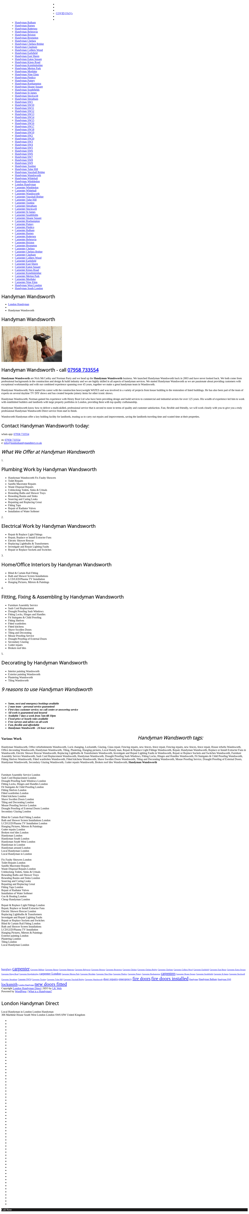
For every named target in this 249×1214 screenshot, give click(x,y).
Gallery (59, 7)
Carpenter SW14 (24, 979)
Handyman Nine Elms (27, 74)
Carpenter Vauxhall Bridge (29, 196)
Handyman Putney (25, 80)
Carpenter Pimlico (24, 227)
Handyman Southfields (27, 89)
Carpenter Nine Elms (26, 282)
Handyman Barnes (25, 25)
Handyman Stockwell (26, 95)
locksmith (9, 984)
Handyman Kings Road (27, 62)
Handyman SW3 (24, 141)
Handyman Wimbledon (27, 181)
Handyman (193, 979)
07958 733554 (83, 369)
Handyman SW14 (24, 117)
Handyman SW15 (24, 120)
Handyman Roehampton (28, 83)
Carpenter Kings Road (27, 270)
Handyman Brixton (25, 34)
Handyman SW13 (24, 114)
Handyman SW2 (24, 135)
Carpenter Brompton (26, 245)
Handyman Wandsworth (28, 175)
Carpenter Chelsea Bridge (29, 251)
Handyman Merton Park (28, 68)
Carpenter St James (25, 211)
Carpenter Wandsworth (27, 193)
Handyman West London (28, 285)
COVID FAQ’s (64, 13)
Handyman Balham (25, 22)
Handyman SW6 (24, 150)
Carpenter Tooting (24, 202)
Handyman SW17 (24, 126)
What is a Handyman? (40, 991)
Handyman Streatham (26, 98)
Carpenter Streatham (26, 205)
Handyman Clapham (26, 46)
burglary (6, 969)
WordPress (20, 991)
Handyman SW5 (24, 147)
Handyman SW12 (24, 111)
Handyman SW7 (24, 156)
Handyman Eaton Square (28, 59)
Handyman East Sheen (27, 56)
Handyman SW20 (24, 138)
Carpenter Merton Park (27, 276)
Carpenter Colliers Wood (28, 257)
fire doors (141, 978)
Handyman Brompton (26, 37)
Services (11, 1045)
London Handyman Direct (27, 988)
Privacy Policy (14, 1054)
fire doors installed (170, 978)
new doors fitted (51, 984)
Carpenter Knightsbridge (28, 273)
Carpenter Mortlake (25, 279)
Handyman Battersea (26, 28)
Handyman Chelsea (25, 40)
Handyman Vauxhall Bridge (30, 172)
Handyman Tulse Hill (26, 169)
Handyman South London (29, 288)
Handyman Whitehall (26, 178)
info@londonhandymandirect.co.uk (23, 443)
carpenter (21, 968)
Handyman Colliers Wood (29, 50)
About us (60, 10)
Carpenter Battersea (25, 236)
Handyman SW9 (24, 163)
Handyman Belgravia (26, 31)
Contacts (11, 1051)
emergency (125, 979)
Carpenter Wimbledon (26, 187)
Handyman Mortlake (26, 71)
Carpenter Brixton (24, 242)
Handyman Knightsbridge (29, 65)
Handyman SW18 (24, 129)
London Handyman (28, 11)
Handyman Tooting (25, 166)
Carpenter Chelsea (25, 248)
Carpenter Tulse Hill (26, 199)
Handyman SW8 (24, 160)
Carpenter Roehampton (27, 221)
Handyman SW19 (24, 132)
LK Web (57, 988)
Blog (10, 1048)
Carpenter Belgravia (25, 239)
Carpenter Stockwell (26, 208)
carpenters (168, 973)
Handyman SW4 (24, 144)
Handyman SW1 (24, 101)
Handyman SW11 (24, 108)
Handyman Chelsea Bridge (29, 43)
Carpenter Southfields (26, 215)
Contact (60, 19)
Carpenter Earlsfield (25, 260)
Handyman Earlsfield (26, 53)
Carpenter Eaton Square (27, 266)
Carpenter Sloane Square (28, 218)
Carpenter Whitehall (25, 190)
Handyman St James (26, 92)
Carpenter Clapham (25, 254)
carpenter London (50, 973)
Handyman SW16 (24, 123)
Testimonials (62, 16)
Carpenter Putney (24, 224)
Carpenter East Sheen (26, 263)
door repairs (110, 979)
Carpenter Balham (24, 230)
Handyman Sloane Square (29, 86)
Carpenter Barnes (24, 233)
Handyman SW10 (24, 105)
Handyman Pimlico (25, 77)
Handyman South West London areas (23, 1127)
